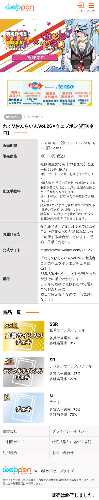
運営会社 (10, 431)
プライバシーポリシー (70, 431)
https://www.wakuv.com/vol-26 (66, 250)
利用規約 (10, 453)
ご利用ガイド (13, 442)
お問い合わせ (63, 453)
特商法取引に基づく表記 (71, 442)
